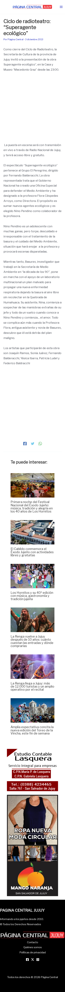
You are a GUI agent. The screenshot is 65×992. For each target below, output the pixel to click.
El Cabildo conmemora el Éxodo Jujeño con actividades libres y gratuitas (32, 552)
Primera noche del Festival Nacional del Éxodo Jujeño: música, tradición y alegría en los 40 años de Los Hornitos (32, 506)
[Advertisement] (32, 109)
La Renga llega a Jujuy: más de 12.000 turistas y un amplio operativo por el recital (32, 686)
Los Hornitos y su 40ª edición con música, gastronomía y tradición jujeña (32, 596)
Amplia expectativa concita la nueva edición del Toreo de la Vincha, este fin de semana (32, 730)
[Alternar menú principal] (61, 7)
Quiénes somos (32, 947)
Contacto (32, 942)
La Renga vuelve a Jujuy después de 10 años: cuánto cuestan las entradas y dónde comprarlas (32, 641)
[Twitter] (32, 443)
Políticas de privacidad (32, 952)
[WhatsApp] (40, 443)
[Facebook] (25, 443)
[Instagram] (37, 959)
